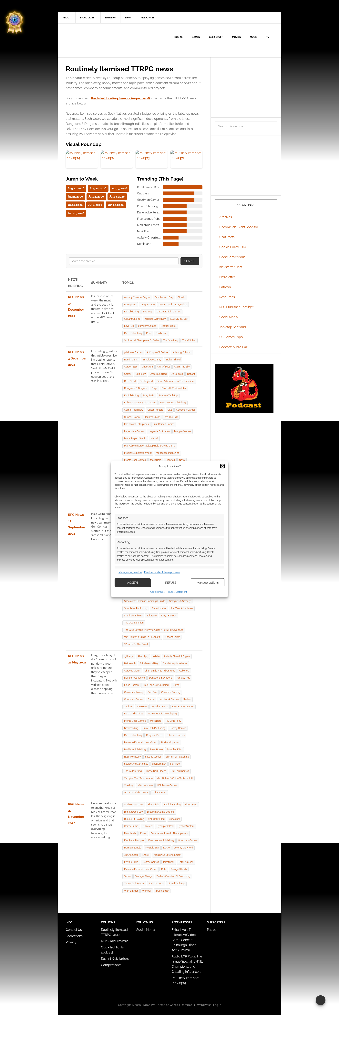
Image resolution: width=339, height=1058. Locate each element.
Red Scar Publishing (135, 749)
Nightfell (170, 460)
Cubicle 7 (141, 374)
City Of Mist (163, 366)
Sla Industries (159, 608)
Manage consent (320, 1000)
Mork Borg (155, 460)
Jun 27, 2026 (116, 204)
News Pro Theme (154, 1004)
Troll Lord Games (179, 771)
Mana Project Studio (135, 438)
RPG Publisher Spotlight (236, 307)
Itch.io (166, 847)
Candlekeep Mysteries (175, 663)
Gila (170, 409)
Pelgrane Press (154, 735)
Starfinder (175, 763)
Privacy (71, 942)
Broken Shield (173, 359)
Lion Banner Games (183, 706)
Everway (147, 311)
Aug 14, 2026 (98, 188)
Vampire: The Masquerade (138, 778)
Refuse (170, 582)
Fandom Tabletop (168, 395)
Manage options (208, 582)
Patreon (225, 287)
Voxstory (129, 785)
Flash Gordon (131, 685)
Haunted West (152, 417)
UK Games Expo (231, 337)
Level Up (129, 326)
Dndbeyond (146, 381)
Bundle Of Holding (134, 819)
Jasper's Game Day (155, 319)
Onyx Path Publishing (153, 728)
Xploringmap (159, 792)
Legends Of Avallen (159, 431)
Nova (182, 460)
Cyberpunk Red (158, 374)
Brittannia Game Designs (160, 811)
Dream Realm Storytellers (173, 304)
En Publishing (131, 311)
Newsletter (227, 277)
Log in (217, 1004)
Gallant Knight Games (169, 311)
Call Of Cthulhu (156, 819)
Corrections (74, 936)
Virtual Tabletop (176, 883)
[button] (222, 466)
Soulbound (161, 333)
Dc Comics (177, 374)
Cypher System (186, 826)
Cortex (127, 374)
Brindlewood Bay (164, 297)
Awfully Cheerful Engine (137, 297)
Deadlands (130, 833)
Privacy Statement (177, 591)
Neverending (131, 728)
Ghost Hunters (155, 409)
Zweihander (162, 890)
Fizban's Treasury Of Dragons (140, 402)
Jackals (128, 706)
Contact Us (74, 930)
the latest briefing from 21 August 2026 (120, 98)
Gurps (151, 699)
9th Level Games (133, 352)
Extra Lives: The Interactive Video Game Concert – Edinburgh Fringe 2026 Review (184, 940)
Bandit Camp (131, 359)
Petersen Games (176, 735)
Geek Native (91, 40)
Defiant (191, 374)
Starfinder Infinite (133, 615)
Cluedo (181, 297)
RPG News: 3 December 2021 (77, 358)
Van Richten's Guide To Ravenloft (142, 637)
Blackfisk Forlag (171, 804)
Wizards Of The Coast (136, 644)
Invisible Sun (152, 847)
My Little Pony (173, 721)
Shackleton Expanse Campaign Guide (144, 601)
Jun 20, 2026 (76, 213)
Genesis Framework (182, 1004)
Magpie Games (182, 431)
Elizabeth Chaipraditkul (173, 388)
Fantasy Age (183, 677)
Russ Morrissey (132, 756)
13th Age (128, 656)
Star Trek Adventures (181, 608)
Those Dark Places (156, 771)
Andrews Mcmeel (133, 804)
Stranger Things (143, 876)
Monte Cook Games (135, 460)
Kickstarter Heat (230, 267)
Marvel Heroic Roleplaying (162, 713)
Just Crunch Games (163, 424)
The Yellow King (133, 771)
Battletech (130, 663)
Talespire (152, 615)
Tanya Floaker (168, 615)
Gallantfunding (132, 319)
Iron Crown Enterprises (136, 424)
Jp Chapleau (131, 855)
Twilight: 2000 (156, 883)
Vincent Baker (172, 637)
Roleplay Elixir (174, 749)
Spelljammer (159, 763)
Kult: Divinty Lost (179, 319)
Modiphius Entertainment (138, 453)
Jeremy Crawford (183, 847)
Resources (227, 297)
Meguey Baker (168, 326)
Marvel (154, 438)
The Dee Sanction (134, 622)
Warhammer (131, 890)
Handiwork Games (169, 699)
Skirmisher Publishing (135, 608)
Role (163, 869)
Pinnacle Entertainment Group (140, 742)
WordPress (204, 1004)
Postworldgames (170, 742)
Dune (143, 833)
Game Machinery (133, 409)
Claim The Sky (182, 366)
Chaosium (147, 366)
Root (148, 333)
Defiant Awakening (134, 677)
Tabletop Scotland (232, 327)
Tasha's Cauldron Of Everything (173, 876)
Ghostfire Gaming (170, 692)
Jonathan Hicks (159, 706)
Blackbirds (153, 804)
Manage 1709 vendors (130, 572)
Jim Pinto (142, 706)
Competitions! (111, 965)
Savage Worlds (153, 756)
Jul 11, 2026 (75, 204)
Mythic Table (131, 862)
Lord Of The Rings (134, 713)
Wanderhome (145, 785)
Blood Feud (191, 804)
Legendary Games (134, 431)
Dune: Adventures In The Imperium (175, 381)
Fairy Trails (149, 395)
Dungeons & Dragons (135, 388)
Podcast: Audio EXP (233, 347)
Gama (176, 685)
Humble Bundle (132, 847)
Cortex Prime (131, 826)
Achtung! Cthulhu (181, 352)
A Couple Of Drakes (157, 352)
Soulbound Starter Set (136, 763)
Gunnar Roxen (132, 417)
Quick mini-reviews (114, 941)
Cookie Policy (157, 591)
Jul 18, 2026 (117, 196)
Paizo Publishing (133, 333)
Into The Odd (171, 417)
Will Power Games (167, 785)
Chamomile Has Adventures (160, 670)
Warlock (146, 890)
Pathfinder (168, 862)
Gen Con (152, 692)
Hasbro (187, 699)
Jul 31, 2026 (75, 196)
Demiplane (130, 304)
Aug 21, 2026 (76, 188)
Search (189, 261)
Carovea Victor (132, 670)
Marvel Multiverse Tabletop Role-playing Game (149, 445)
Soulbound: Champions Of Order (141, 340)
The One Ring (170, 340)
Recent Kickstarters (115, 959)
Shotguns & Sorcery (180, 601)
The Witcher (189, 340)
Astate (155, 656)
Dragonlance (147, 304)
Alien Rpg (143, 656)
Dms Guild (130, 381)
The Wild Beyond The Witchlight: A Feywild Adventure (153, 630)
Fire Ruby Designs (134, 840)
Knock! (145, 855)
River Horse (156, 749)
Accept (132, 582)
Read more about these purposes (162, 572)
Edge (154, 388)
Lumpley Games (147, 326)
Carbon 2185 (131, 366)
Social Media (228, 317)
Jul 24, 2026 (96, 196)
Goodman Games (185, 409)
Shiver (127, 876)
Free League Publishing (173, 402)
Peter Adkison (186, 862)
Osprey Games (178, 728)
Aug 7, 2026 (119, 188)
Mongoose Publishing (167, 453)
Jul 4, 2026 (95, 204)
